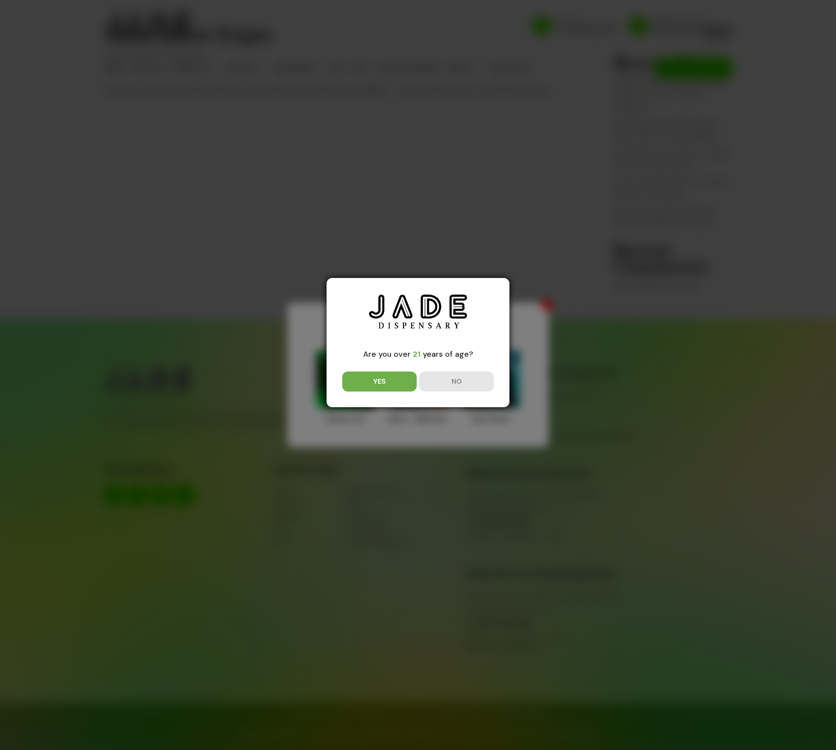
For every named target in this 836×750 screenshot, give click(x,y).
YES (379, 381)
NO (457, 381)
